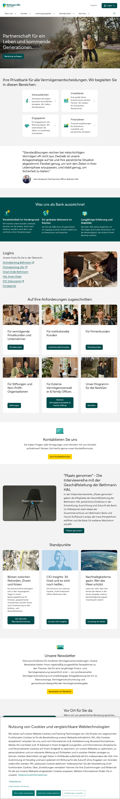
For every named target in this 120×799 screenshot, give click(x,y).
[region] (60, 758)
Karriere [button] (82, 13)
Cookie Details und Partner (18, 786)
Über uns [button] (9, 13)
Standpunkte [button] (65, 13)
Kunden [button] (24, 13)
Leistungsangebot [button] (43, 13)
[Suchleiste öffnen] (114, 13)
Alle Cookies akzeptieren (23, 793)
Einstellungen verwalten (73, 793)
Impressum (15, 781)
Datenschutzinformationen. (33, 775)
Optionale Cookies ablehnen (49, 793)
